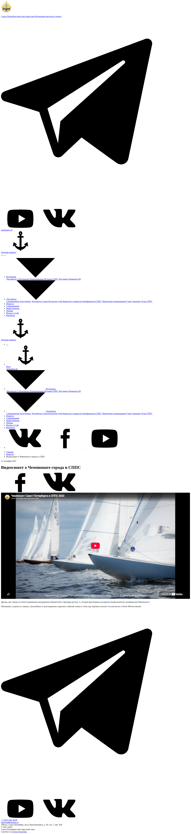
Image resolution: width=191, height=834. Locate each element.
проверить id (6, 230)
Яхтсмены (63, 279)
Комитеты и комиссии (73, 301)
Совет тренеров (133, 301)
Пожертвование (37, 279)
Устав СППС (146, 301)
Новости (10, 454)
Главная (9, 452)
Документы (11, 279)
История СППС (51, 279)
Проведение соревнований (114, 301)
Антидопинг (25, 301)
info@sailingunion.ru (9, 822)
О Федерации (23, 279)
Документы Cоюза (39, 301)
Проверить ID (74, 279)
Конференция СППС (92, 301)
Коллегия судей (55, 301)
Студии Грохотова (19, 832)
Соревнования (12, 301)
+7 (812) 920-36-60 (9, 820)
